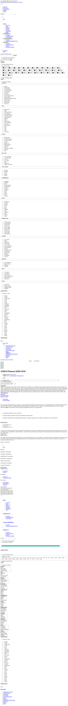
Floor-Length (7, 227)
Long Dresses (7, 117)
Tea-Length (7, 232)
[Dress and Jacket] (4, 575)
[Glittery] (2, 591)
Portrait (6, 248)
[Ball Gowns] (4, 573)
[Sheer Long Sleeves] (5, 629)
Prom (7, 357)
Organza (6, 209)
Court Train (7, 225)
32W (37, 72)
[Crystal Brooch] (4, 600)
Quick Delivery (20, 375)
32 (36, 70)
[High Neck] (4, 616)
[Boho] (4, 574)
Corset (6, 141)
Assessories (8, 348)
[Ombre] (2, 594)
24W (12, 72)
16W (48, 70)
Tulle (6, 216)
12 (43, 68)
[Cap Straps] (4, 632)
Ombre (6, 174)
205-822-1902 (4, 2)
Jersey (6, 205)
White (6, 335)
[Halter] (4, 615)
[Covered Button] (4, 585)
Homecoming (7, 97)
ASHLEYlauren (9, 346)
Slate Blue (7, 306)
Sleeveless (7, 278)
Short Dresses (7, 125)
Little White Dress (8, 116)
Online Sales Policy (5, 395)
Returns (4, 472)
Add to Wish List (4, 393)
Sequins (6, 195)
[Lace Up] (4, 587)
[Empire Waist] (4, 621)
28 (25, 70)
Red (5, 322)
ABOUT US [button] (6, 529)
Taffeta (6, 214)
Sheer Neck (7, 252)
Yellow (6, 295)
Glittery (6, 170)
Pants (6, 120)
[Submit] (15, 14)
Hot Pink (6, 317)
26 (20, 70)
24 (15, 70)
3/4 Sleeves (7, 273)
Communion (7, 91)
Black (6, 331)
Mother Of (8, 355)
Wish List (5, 6)
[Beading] (4, 598)
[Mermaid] (4, 622)
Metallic (6, 171)
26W (18, 72)
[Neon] (2, 593)
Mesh (6, 208)
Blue (6, 307)
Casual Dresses (8, 89)
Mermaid (6, 265)
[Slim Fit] (4, 623)
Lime (6, 301)
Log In (4, 11)
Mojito (6, 297)
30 (31, 70)
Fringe (6, 190)
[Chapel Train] (3, 610)
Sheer (6, 161)
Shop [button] (4, 500)
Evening (6, 93)
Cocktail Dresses (8, 90)
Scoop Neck (7, 251)
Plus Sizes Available (9, 148)
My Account (5, 8)
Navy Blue (7, 309)
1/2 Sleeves (7, 272)
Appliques (7, 181)
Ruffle (6, 193)
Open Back (7, 145)
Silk (5, 213)
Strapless (6, 254)
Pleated (6, 146)
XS (49, 72)
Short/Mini (7, 229)
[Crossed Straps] (4, 586)
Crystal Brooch (8, 185)
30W (30, 72)
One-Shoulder (7, 247)
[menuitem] (35, 7)
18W (54, 70)
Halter (6, 240)
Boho (6, 110)
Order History (6, 483)
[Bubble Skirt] (5, 579)
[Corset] (5, 582)
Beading (6, 182)
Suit (5, 127)
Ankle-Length (7, 222)
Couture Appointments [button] (8, 522)
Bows (6, 184)
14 (49, 68)
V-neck (6, 256)
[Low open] (4, 588)
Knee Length (7, 228)
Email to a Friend (4, 396)
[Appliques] (4, 596)
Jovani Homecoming (10, 350)
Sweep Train (7, 231)
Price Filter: (5, 59)
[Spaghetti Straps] (4, 634)
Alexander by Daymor (10, 345)
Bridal (6, 86)
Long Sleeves (7, 274)
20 (5, 70)
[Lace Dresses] (4, 576)
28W (24, 72)
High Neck (7, 242)
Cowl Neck (7, 239)
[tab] (35, 350)
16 (54, 68)
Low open (7, 160)
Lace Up (6, 159)
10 (38, 68)
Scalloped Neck (8, 250)
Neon (6, 173)
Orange (6, 323)
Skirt (6, 126)
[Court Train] (3, 611)
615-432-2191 (15, 2)
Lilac (6, 311)
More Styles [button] (5, 343)
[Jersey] (3, 606)
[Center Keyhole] (5, 581)
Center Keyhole (8, 140)
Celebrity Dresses (8, 139)
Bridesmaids (7, 87)
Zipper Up (7, 163)
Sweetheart (7, 255)
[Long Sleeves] (5, 628)
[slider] (61, 546)
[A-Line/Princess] (4, 620)
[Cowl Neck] (4, 614)
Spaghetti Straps (8, 287)
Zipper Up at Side (8, 164)
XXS (43, 72)
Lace (6, 191)
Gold (6, 328)
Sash (6, 194)
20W (61, 70)
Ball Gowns (7, 109)
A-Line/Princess (8, 262)
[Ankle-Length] (3, 608)
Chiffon (6, 203)
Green (6, 299)
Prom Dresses (7, 99)
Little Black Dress (8, 114)
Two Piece (7, 131)
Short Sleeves (7, 277)
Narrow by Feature (7, 81)
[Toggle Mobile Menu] (1, 495)
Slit (5, 150)
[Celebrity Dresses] (5, 580)
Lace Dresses (7, 113)
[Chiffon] (3, 603)
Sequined (6, 212)
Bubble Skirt (7, 137)
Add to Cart (3, 385)
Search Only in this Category (8, 57)
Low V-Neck (7, 244)
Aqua (6, 302)
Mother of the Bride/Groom (10, 98)
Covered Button (8, 156)
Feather (6, 187)
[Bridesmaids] (6, 568)
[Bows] (4, 599)
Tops (6, 129)
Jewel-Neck (7, 243)
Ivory (6, 326)
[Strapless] (4, 635)
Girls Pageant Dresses (9, 95)
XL (5, 75)
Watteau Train (7, 233)
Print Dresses (7, 121)
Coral (6, 324)
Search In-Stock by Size (8, 64)
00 (10, 68)
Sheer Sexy (7, 124)
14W (42, 70)
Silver (6, 334)
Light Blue (7, 305)
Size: (2, 380)
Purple (6, 310)
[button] (4, 24)
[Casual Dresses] (6, 569)
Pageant (7, 356)
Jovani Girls (8, 349)
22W (5, 72)
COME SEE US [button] (6, 513)
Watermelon (7, 319)
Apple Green (7, 298)
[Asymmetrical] (3, 609)
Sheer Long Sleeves (9, 276)
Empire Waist (7, 263)
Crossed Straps (8, 157)
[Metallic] (2, 592)
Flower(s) (7, 189)
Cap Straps (7, 284)
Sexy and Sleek (8, 122)
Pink (6, 315)
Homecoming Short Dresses (12, 354)
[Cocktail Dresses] (6, 570)
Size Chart (3, 394)
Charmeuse (7, 201)
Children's (8, 352)
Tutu (5, 130)
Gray (6, 332)
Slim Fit (6, 266)
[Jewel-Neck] (4, 617)
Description (5, 399)
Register (5, 10)
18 (59, 68)
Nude (6, 327)
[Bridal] (6, 567)
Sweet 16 (6, 103)
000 (5, 68)
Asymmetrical (7, 223)
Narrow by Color (6, 293)
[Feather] (3, 604)
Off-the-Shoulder (8, 246)
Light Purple (7, 313)
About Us (5, 476)
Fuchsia (6, 318)
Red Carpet (7, 102)
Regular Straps (8, 285)
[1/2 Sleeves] (5, 626)
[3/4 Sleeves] (5, 627)
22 (10, 70)
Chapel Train (7, 224)
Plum (6, 321)
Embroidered (7, 186)
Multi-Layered (8, 144)
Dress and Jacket (8, 112)
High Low (7, 143)
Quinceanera (7, 101)
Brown (6, 330)
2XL (11, 75)
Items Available (6, 400)
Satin (6, 210)
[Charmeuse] (3, 602)
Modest (6, 118)
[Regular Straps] (4, 633)
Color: (2, 381)
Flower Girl (7, 94)
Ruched (6, 149)
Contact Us (5, 471)
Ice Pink (6, 314)
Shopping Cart (6, 9)
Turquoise (7, 303)
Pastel (6, 175)
